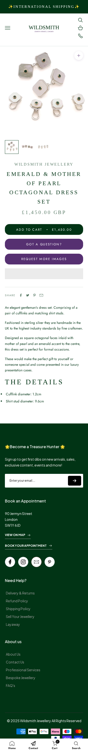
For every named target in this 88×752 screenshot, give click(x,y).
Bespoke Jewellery (20, 677)
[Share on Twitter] (28, 295)
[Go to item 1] (12, 147)
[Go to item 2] (27, 147)
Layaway (13, 624)
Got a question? (44, 244)
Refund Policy (17, 601)
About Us (13, 654)
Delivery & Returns (20, 593)
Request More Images (44, 259)
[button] (44, 273)
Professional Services (23, 670)
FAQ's (10, 685)
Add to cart (44, 229)
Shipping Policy (18, 608)
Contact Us (15, 662)
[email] (36, 562)
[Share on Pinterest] (34, 295)
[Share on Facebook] (21, 295)
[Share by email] (41, 295)
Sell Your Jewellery (20, 616)
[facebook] (10, 562)
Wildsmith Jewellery (44, 164)
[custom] (23, 562)
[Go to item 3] (43, 147)
